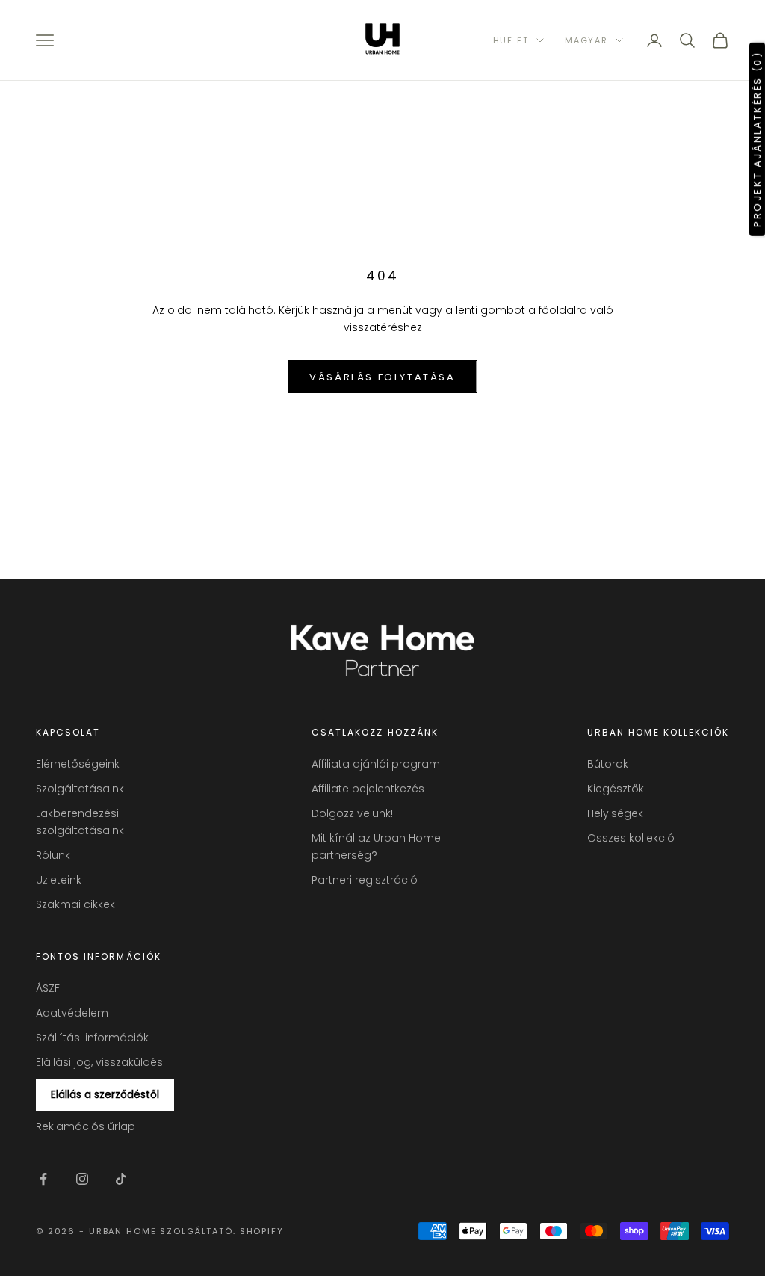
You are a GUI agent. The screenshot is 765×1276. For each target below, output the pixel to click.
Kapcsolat (68, 732)
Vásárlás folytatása (382, 377)
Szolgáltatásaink (80, 788)
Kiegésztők (615, 788)
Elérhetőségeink (78, 763)
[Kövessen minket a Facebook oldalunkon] (43, 1178)
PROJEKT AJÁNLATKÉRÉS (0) (757, 138)
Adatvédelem (72, 1012)
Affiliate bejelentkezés (368, 788)
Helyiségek (615, 813)
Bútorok (607, 763)
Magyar (586, 40)
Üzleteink (58, 879)
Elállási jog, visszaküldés (99, 1062)
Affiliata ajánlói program (376, 763)
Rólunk (53, 855)
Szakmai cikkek (75, 904)
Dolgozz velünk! (352, 813)
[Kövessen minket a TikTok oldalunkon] (121, 1178)
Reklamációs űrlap (85, 1126)
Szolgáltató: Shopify (221, 1231)
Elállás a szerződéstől (105, 1094)
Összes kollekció (631, 837)
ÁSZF (48, 988)
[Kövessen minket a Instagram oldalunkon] (82, 1178)
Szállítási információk (92, 1037)
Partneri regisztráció (365, 879)
